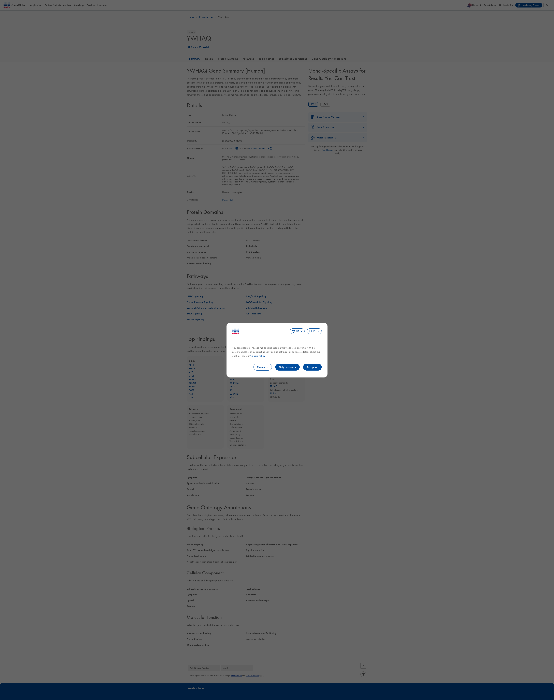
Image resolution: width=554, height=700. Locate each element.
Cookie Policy (257, 355)
